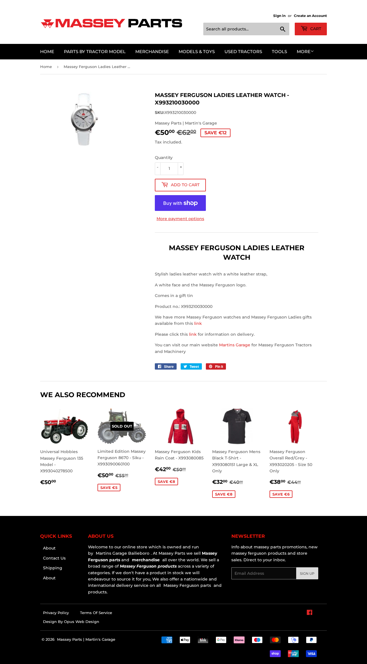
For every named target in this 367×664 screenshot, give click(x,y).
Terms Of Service (96, 612)
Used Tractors (243, 51)
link (198, 323)
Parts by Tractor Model (95, 51)
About (49, 548)
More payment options (180, 218)
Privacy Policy (56, 612)
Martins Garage (235, 344)
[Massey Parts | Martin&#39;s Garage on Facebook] (310, 613)
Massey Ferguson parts (186, 585)
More (304, 51)
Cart (315, 28)
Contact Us (54, 558)
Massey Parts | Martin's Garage (86, 639)
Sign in (279, 15)
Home (47, 51)
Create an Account (310, 15)
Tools (279, 51)
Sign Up (307, 573)
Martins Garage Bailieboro (122, 553)
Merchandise (152, 51)
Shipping (52, 567)
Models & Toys (197, 51)
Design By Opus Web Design (71, 621)
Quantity (164, 157)
